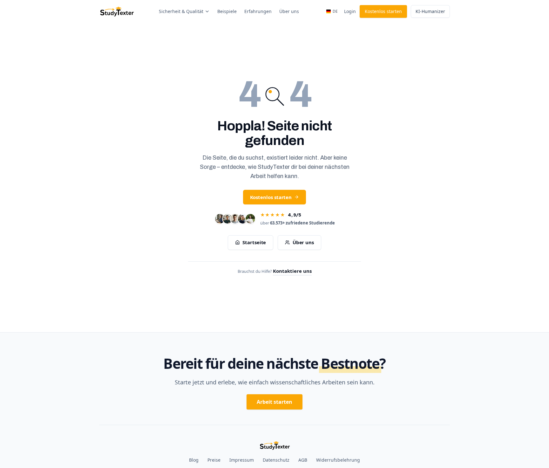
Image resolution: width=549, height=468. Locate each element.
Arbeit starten (274, 401)
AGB (302, 460)
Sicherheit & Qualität (181, 11)
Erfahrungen (258, 11)
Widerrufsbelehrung (338, 460)
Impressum (241, 460)
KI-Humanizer (430, 11)
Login (350, 11)
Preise (213, 460)
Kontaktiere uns (292, 271)
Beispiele (227, 11)
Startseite (254, 242)
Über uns (289, 11)
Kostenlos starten (383, 11)
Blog (194, 460)
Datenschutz (276, 460)
